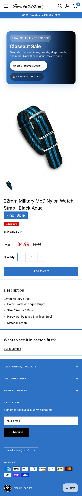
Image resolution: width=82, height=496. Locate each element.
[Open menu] (6, 6)
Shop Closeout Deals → (28, 65)
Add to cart (41, 271)
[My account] (67, 6)
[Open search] (60, 6)
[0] (75, 6)
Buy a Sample (12, 349)
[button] (7, 488)
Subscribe (16, 432)
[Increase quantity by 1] (42, 257)
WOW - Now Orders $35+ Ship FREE (41, 15)
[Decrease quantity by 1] (22, 257)
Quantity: (9, 257)
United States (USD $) (17, 450)
